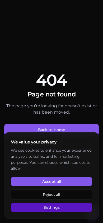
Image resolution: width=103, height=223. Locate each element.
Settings (52, 207)
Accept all (51, 181)
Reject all (51, 194)
